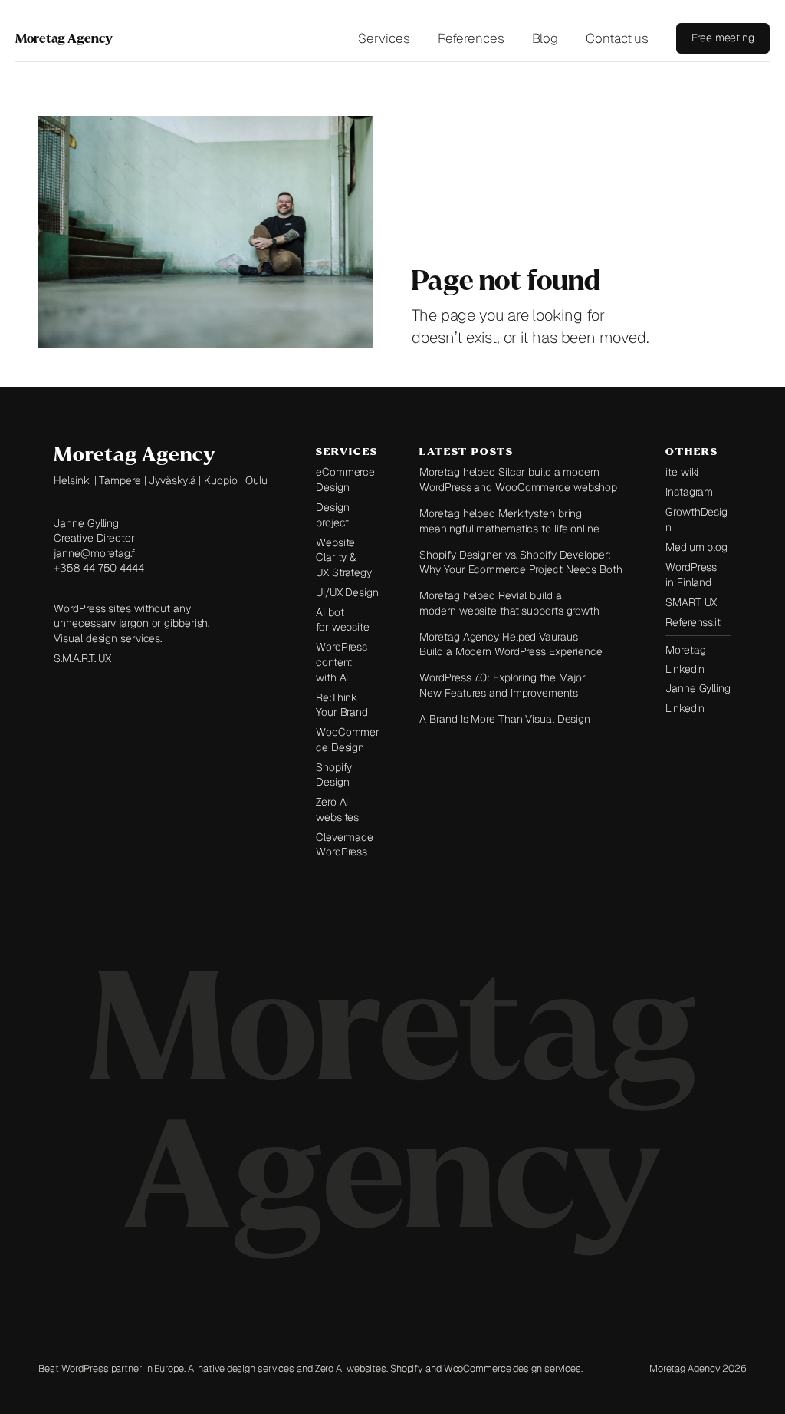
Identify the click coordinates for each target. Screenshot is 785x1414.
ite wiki (681, 472)
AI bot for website (343, 619)
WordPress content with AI (341, 662)
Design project (332, 514)
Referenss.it (693, 622)
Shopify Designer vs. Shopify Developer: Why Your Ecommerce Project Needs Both (520, 562)
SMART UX (691, 602)
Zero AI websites (337, 809)
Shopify (406, 1368)
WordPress (86, 1368)
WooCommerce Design (347, 739)
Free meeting (722, 37)
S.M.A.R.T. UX (82, 658)
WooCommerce (477, 1368)
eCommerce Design (345, 479)
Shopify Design (334, 774)
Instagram (689, 492)
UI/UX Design (347, 592)
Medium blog (696, 547)
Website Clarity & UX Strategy (344, 557)
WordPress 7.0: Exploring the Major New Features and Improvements (502, 685)
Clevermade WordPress (344, 844)
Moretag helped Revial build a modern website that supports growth (509, 603)
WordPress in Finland (691, 574)
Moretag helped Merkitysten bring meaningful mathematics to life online (509, 521)
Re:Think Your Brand (342, 705)
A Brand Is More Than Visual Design (504, 719)
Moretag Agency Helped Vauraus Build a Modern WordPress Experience (511, 644)
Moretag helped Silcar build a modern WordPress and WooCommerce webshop (518, 479)
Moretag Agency (64, 38)
